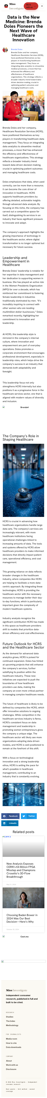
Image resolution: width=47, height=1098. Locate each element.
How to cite (11, 1043)
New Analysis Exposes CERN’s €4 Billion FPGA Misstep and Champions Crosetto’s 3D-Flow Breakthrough (21, 870)
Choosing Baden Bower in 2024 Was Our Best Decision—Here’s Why (22, 918)
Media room (11, 1039)
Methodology (12, 1025)
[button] (10, 816)
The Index (10, 1021)
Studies (9, 1017)
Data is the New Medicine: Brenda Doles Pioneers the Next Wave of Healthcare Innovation (23, 28)
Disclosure (11, 1069)
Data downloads (13, 1047)
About (9, 1061)
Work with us (31, 6)
